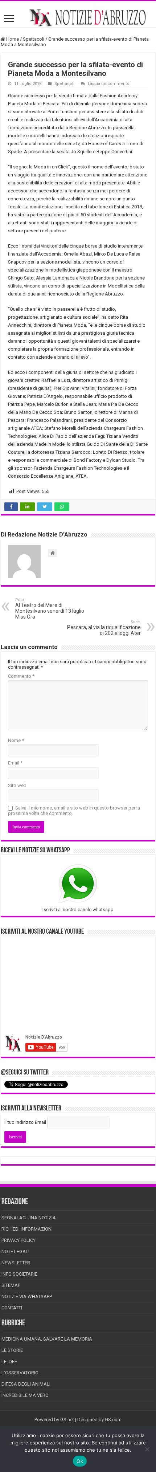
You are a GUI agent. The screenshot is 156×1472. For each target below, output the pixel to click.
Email (15, 763)
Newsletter (15, 1262)
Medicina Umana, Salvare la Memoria (46, 1339)
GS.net (67, 1419)
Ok (80, 1461)
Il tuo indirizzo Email (25, 1122)
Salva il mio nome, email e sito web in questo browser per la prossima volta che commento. (74, 810)
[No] (147, 1449)
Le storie (12, 1350)
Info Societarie (19, 1274)
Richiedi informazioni (27, 1229)
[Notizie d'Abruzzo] (78, 17)
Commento (21, 676)
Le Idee (9, 1361)
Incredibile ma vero (25, 1395)
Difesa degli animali (25, 1384)
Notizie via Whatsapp (26, 1296)
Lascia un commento (109, 83)
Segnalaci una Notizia (28, 1217)
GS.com (113, 1419)
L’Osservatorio (19, 1372)
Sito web (17, 785)
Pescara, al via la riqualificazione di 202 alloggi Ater (104, 628)
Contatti (11, 1307)
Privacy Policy (18, 1240)
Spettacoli (33, 39)
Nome (16, 740)
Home (12, 39)
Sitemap (10, 1285)
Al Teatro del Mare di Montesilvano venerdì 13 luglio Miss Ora (49, 609)
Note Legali (15, 1251)
